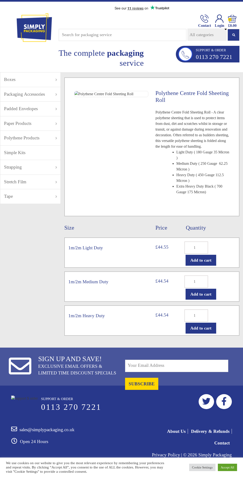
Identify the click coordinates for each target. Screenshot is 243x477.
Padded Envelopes (21, 108)
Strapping (13, 167)
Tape (8, 196)
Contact (222, 442)
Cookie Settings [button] (202, 467)
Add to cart (200, 260)
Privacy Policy (166, 454)
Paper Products (17, 123)
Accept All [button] (227, 467)
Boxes (9, 79)
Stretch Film (15, 181)
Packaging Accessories (24, 94)
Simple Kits (14, 152)
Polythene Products (21, 137)
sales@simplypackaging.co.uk (47, 429)
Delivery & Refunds (210, 431)
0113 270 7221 (214, 57)
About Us (176, 431)
